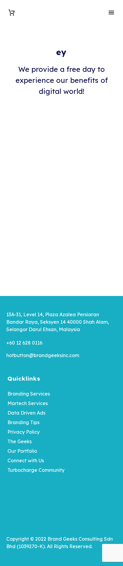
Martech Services (27, 403)
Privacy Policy (23, 432)
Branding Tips (23, 422)
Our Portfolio (22, 451)
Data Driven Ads (26, 413)
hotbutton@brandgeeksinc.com (42, 355)
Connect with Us (25, 460)
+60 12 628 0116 (24, 343)
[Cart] (11, 12)
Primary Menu (111, 12)
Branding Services (28, 394)
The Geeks (19, 441)
